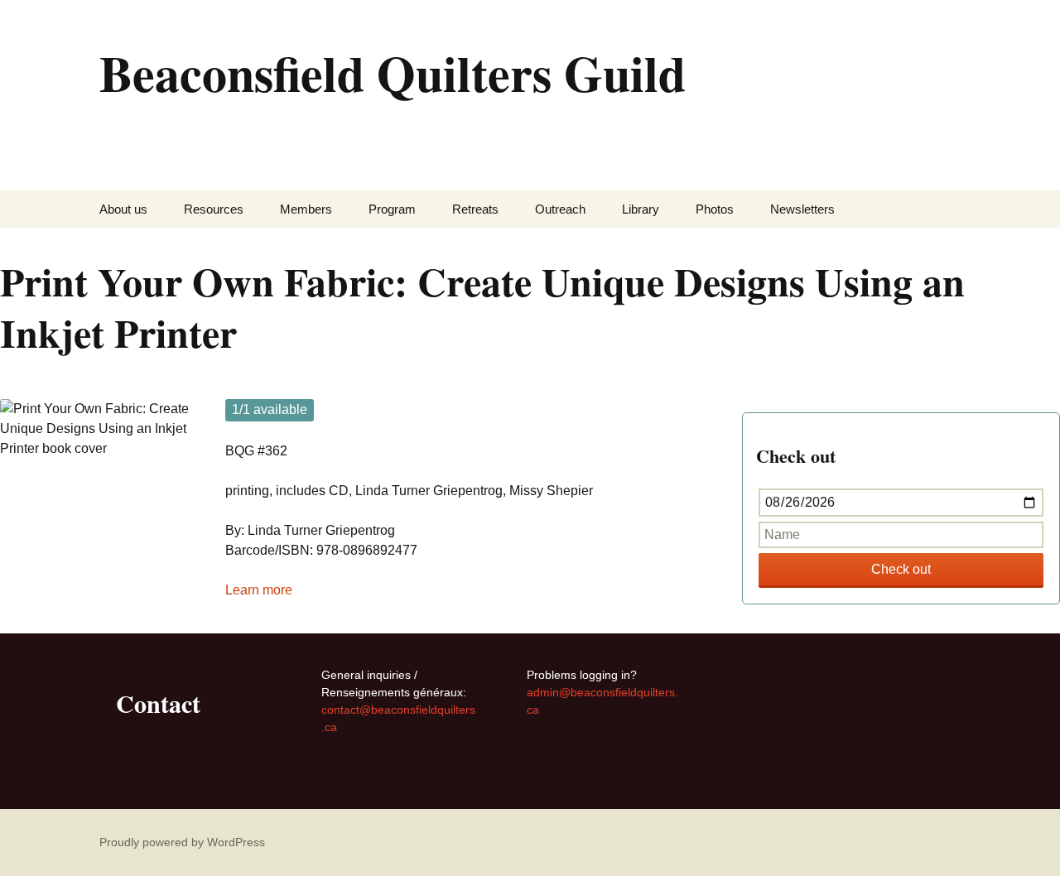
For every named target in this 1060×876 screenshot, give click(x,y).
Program (392, 209)
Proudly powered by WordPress (182, 842)
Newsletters (802, 209)
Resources (213, 209)
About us (123, 209)
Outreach (560, 209)
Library (640, 209)
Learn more (258, 590)
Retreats (475, 209)
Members (306, 209)
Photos (715, 209)
